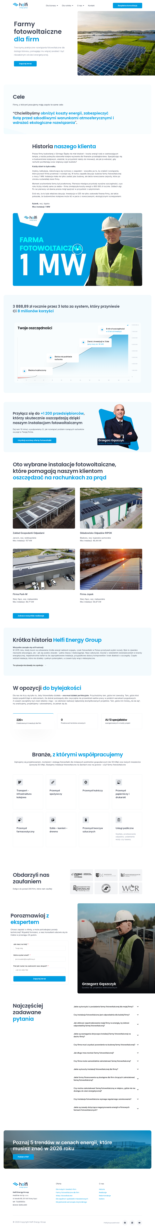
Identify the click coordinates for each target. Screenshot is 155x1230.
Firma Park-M (20, 594)
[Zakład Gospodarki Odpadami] (44, 508)
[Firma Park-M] (44, 569)
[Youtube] (139, 1222)
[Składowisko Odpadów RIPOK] (111, 508)
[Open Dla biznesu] (57, 5)
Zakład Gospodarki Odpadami (28, 533)
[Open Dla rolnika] (73, 5)
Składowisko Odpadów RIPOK (96, 533)
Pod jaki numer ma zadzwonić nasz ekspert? (30, 966)
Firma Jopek (86, 594)
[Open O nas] (83, 5)
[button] (77, 249)
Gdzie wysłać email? (21, 955)
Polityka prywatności (111, 1223)
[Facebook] (125, 1222)
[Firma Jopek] (111, 569)
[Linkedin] (132, 1222)
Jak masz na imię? (20, 944)
